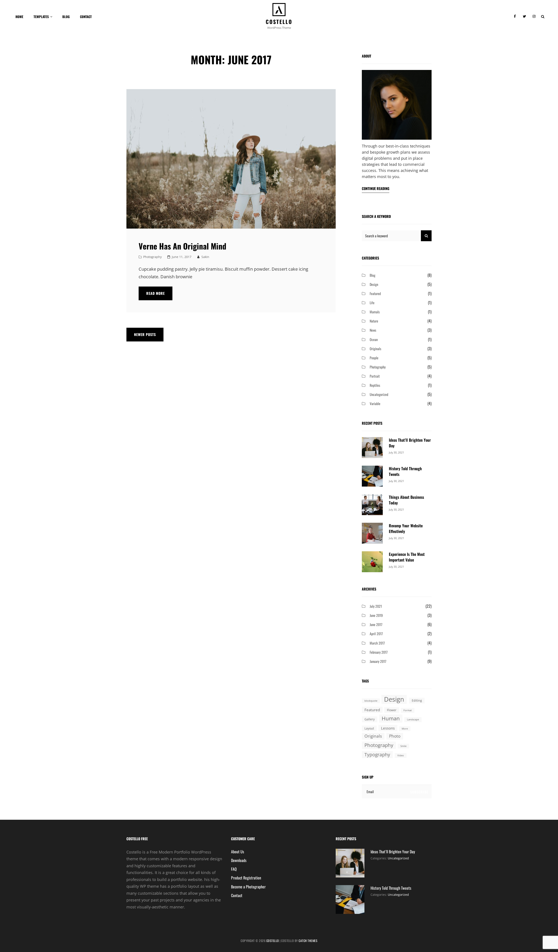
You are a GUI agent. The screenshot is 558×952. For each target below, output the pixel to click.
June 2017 (376, 624)
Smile (403, 746)
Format (407, 710)
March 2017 (377, 643)
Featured (375, 293)
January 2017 (378, 661)
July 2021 (376, 606)
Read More (159, 295)
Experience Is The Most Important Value (407, 557)
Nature (374, 321)
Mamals (375, 311)
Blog (66, 16)
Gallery (369, 719)
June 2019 (376, 615)
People (374, 357)
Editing (417, 700)
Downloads (239, 860)
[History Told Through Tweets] (372, 475)
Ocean (374, 339)
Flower (391, 710)
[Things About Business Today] (372, 504)
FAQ (234, 869)
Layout (369, 728)
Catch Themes (308, 940)
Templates (41, 16)
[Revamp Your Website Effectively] (372, 532)
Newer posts (145, 334)
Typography (377, 755)
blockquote (370, 700)
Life (372, 302)
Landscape (413, 719)
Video (400, 755)
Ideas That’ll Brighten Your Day (393, 851)
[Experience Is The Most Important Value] (372, 561)
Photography (152, 257)
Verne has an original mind (182, 246)
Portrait (375, 376)
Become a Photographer (248, 886)
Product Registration (246, 878)
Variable (375, 403)
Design (374, 284)
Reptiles (375, 385)
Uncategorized (379, 394)
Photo (394, 736)
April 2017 (376, 633)
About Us (237, 851)
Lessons (388, 728)
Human (391, 718)
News (373, 330)
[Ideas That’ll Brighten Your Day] (372, 447)
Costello (279, 21)
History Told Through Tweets (391, 888)
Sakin (205, 257)
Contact (86, 16)
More (405, 728)
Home (19, 16)
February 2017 (379, 652)
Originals (375, 348)
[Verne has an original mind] (231, 159)
